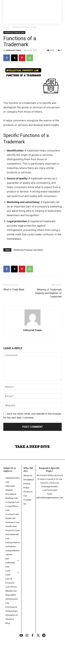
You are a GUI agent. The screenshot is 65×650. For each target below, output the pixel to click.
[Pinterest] (22, 57)
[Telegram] (44, 636)
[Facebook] (6, 57)
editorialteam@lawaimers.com (49, 497)
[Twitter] (38, 636)
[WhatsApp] (29, 57)
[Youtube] (21, 636)
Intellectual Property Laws (24, 27)
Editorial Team (13, 50)
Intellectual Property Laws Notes (28, 250)
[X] (14, 57)
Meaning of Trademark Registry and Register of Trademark (48, 293)
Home (6, 27)
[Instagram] (27, 636)
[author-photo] (32, 325)
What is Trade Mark (13, 289)
